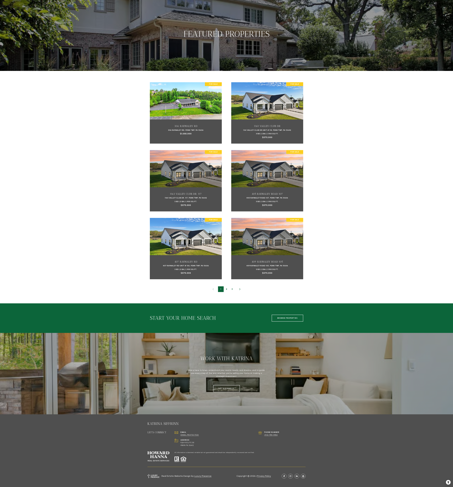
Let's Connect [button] (226, 388)
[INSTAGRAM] (290, 476)
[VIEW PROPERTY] (185, 110)
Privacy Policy (264, 476)
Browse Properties (287, 318)
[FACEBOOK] (284, 476)
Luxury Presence (203, 476)
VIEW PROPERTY (185, 112)
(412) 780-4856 (271, 435)
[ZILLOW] (303, 476)
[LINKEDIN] (296, 476)
